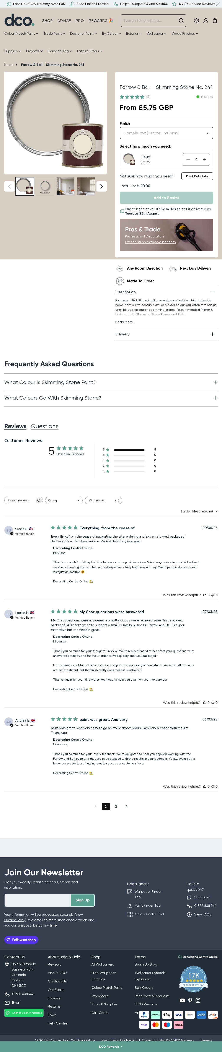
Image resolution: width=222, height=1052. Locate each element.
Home (9, 65)
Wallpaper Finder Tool (148, 894)
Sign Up (83, 900)
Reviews (54, 964)
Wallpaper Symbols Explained (150, 976)
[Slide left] (9, 123)
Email (16, 1002)
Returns (54, 1006)
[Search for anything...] (181, 20)
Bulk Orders (144, 987)
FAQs (52, 1015)
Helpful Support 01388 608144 (143, 4)
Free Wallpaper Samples (103, 976)
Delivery (54, 998)
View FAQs (202, 914)
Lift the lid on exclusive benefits (150, 242)
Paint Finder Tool (148, 905)
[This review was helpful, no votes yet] (204, 595)
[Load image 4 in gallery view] (86, 186)
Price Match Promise (93, 4)
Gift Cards (99, 1013)
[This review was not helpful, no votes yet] (212, 595)
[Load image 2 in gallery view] (45, 186)
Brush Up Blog (146, 964)
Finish (125, 123)
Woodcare (100, 996)
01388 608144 (22, 994)
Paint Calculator (197, 176)
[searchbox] (20, 500)
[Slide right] (101, 123)
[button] (111, 1046)
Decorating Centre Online (72, 1040)
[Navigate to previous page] (95, 806)
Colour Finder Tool (149, 914)
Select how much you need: (145, 146)
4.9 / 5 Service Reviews (197, 4)
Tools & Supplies (104, 1004)
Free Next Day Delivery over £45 (39, 4)
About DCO (57, 973)
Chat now (202, 897)
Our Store (56, 990)
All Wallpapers (102, 964)
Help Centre (57, 1023)
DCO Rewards (146, 1004)
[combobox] (153, 20)
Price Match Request (151, 996)
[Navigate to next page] (126, 806)
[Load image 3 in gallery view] (65, 186)
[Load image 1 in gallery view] (25, 186)
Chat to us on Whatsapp (27, 1012)
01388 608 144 (205, 906)
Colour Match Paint (106, 987)
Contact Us (57, 981)
